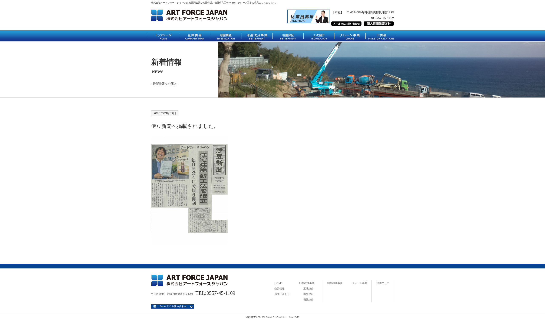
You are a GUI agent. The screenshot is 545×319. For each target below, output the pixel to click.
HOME (278, 283)
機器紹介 (308, 299)
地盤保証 (308, 294)
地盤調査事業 (335, 283)
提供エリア (383, 283)
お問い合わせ (282, 294)
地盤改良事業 (306, 283)
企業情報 (279, 288)
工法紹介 (308, 288)
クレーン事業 (359, 283)
